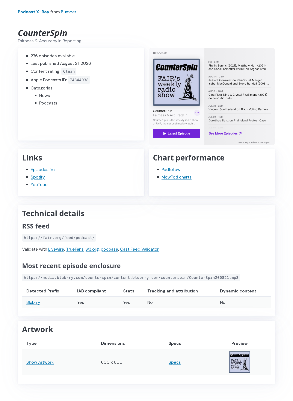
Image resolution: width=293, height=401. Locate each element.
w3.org (92, 249)
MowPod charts (177, 177)
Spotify (38, 177)
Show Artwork (40, 362)
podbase (109, 249)
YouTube (39, 184)
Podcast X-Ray (33, 12)
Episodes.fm (43, 169)
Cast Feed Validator (139, 249)
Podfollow (171, 169)
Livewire (56, 249)
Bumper (68, 12)
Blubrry (33, 302)
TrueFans (75, 249)
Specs (175, 362)
